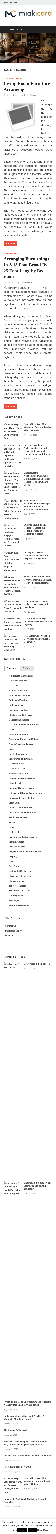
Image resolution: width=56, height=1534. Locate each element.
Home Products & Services (22, 778)
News (11, 827)
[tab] (12, 668)
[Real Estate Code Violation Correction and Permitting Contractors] (13, 636)
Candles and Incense (19, 720)
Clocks (12, 729)
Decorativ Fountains (19, 734)
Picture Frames (16, 842)
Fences (12, 749)
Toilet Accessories (17, 886)
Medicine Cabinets (18, 817)
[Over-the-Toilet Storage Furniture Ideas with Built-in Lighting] (13, 618)
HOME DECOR (17, 768)
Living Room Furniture (13, 79)
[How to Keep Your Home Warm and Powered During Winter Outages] (13, 424)
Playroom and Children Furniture (25, 851)
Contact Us (10, 926)
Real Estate (14, 866)
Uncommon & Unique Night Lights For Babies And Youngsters (37, 1186)
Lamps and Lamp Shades (21, 798)
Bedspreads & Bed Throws (37, 964)
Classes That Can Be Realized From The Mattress (28, 1455)
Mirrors (13, 822)
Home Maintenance (18, 773)
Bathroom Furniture (19, 700)
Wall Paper (14, 900)
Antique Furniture (18, 680)
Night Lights (15, 832)
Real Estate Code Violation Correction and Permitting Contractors (37, 639)
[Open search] (49, 29)
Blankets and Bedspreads (21, 715)
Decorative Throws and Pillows (24, 739)
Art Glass (13, 685)
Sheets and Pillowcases (20, 876)
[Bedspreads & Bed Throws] (13, 964)
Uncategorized (16, 895)
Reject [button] (32, 1530)
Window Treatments (19, 905)
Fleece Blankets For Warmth (18, 1467)
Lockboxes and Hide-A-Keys (23, 812)
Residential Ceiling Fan (20, 871)
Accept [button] (22, 1530)
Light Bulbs (14, 803)
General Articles (16, 763)
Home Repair (15, 783)
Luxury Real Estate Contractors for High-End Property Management (36, 555)
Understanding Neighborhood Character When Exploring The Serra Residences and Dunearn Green (37, 479)
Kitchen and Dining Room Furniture (27, 793)
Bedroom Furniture (12, 254)
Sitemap (9, 935)
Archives (27, 668)
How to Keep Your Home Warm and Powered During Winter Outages (37, 427)
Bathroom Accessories (19, 695)
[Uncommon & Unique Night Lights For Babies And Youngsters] (13, 1183)
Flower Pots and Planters (21, 759)
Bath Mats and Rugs (19, 690)
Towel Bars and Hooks (20, 890)
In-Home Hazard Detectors (22, 788)
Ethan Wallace (30, 95)
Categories (12, 668)
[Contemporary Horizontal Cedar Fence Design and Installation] (13, 601)
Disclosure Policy (13, 931)
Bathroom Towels (17, 705)
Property (13, 856)
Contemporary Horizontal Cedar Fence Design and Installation (36, 604)
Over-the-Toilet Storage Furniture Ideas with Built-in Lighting (38, 621)
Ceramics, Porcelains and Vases (24, 724)
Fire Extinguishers (18, 754)
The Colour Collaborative (16, 1430)
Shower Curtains (17, 881)
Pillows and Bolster (18, 846)
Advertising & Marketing (21, 676)
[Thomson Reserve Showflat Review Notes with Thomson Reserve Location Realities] (13, 577)
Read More (9, 243)
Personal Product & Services (23, 837)
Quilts (12, 861)
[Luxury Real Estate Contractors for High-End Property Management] (13, 552)
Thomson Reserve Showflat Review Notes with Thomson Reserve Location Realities (38, 579)
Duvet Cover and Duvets (21, 744)
